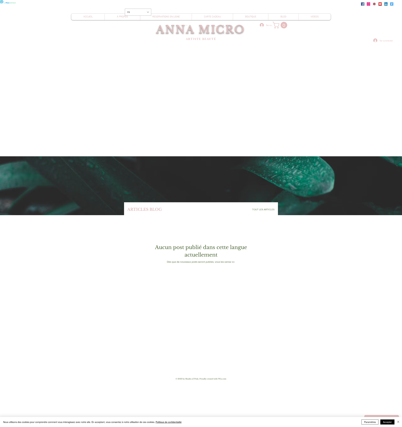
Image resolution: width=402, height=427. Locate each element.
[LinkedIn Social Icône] (386, 4)
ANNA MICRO (200, 29)
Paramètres (370, 422)
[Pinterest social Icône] (374, 4)
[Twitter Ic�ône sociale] (391, 4)
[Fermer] (398, 421)
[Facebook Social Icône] (362, 4)
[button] (281, 25)
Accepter (387, 422)
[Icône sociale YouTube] (380, 4)
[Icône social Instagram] (368, 4)
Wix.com (222, 379)
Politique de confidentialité (169, 422)
